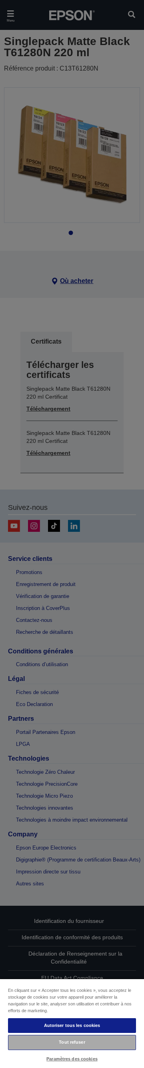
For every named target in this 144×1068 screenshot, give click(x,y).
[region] (72, 1023)
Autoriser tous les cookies (72, 1025)
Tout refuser (72, 1042)
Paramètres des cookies (72, 1058)
